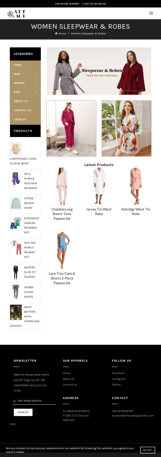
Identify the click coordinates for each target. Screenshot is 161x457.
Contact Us (22, 110)
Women (19, 83)
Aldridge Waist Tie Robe (135, 211)
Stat (12, 424)
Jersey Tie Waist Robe (99, 211)
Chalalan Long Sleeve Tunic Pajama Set (62, 214)
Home (62, 33)
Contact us (70, 384)
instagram (118, 379)
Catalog (20, 119)
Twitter (116, 384)
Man (17, 74)
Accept (147, 450)
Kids (17, 92)
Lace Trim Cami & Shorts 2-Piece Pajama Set (62, 278)
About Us (21, 101)
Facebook (118, 373)
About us (68, 379)
